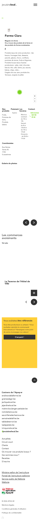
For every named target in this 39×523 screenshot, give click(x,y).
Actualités (6, 438)
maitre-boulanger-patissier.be (15, 408)
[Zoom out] (34, 98)
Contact (5, 448)
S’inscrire (6, 461)
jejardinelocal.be (9, 405)
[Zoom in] (34, 96)
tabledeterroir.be (9, 421)
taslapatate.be (8, 424)
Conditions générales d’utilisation (14, 509)
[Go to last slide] (26, 222)
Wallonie (5, 482)
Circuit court (7, 441)
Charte (5, 445)
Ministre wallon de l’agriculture (15, 472)
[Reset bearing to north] (34, 101)
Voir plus (5, 243)
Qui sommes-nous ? (10, 454)
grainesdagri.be (9, 398)
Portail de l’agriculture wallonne (16, 475)
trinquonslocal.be (9, 428)
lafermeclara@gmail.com (34, 113)
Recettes (6, 458)
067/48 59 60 (34, 116)
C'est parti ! (19, 337)
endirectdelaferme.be (11, 395)
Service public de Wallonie (13, 478)
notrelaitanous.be (9, 411)
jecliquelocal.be (9, 402)
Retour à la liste (11, 18)
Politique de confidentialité (11, 512)
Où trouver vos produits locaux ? (16, 451)
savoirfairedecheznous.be (13, 415)
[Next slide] (34, 222)
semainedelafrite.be (10, 418)
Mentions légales (8, 505)
